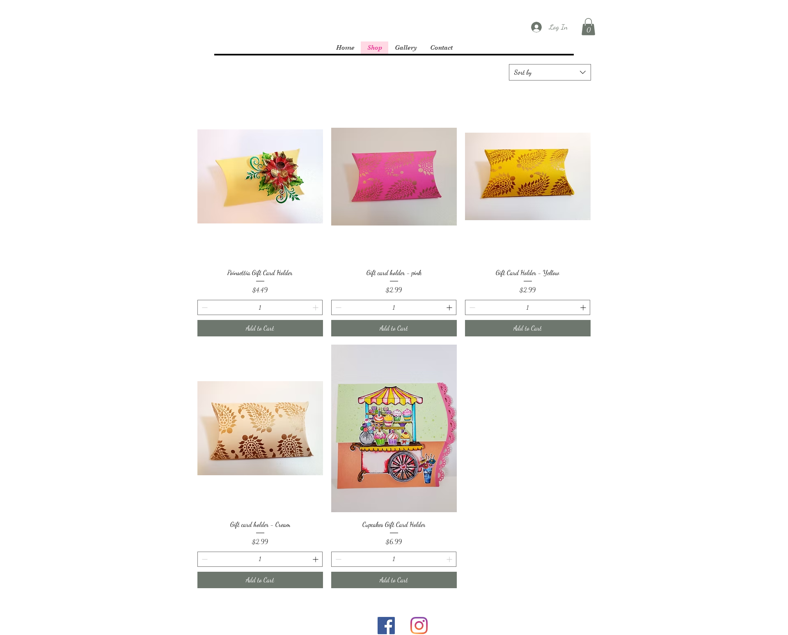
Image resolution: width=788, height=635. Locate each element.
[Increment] (316, 307)
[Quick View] (260, 176)
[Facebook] (386, 625)
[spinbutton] (260, 307)
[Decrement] (204, 307)
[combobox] (550, 72)
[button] (588, 26)
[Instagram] (419, 625)
